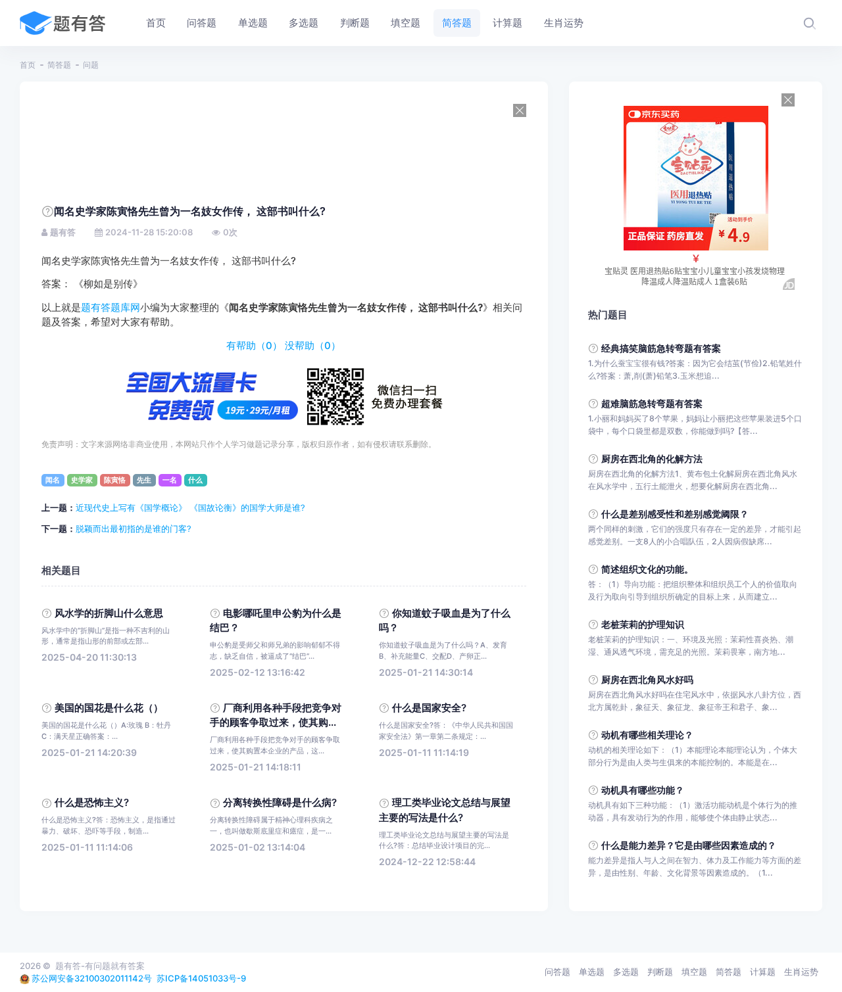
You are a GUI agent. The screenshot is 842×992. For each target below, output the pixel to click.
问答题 (557, 971)
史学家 (82, 479)
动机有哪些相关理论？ (647, 734)
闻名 (52, 479)
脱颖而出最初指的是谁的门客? (133, 528)
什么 (195, 479)
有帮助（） (254, 346)
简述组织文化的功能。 (647, 569)
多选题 (626, 971)
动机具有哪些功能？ (642, 789)
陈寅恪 (115, 479)
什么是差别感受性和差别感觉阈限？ (675, 513)
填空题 (694, 971)
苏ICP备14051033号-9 (201, 978)
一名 (169, 479)
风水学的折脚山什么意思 (109, 613)
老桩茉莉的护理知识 (642, 624)
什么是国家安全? (429, 708)
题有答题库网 (110, 308)
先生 (144, 479)
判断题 (660, 971)
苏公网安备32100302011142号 (92, 978)
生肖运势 (801, 971)
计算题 (763, 971)
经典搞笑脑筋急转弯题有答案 (661, 348)
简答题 (59, 65)
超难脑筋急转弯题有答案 (652, 403)
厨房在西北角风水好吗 (647, 679)
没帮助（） (313, 346)
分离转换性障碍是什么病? (280, 803)
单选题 (592, 971)
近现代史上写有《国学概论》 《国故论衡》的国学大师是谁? (190, 507)
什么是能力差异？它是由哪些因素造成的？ (688, 845)
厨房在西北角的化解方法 (652, 458)
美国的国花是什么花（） (109, 708)
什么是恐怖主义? (92, 803)
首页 (28, 65)
